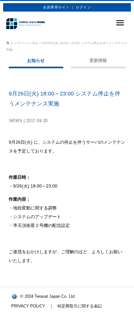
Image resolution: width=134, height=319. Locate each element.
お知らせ (36, 60)
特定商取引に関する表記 (79, 306)
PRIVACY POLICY (28, 306)
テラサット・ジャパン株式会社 (25, 23)
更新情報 (98, 60)
